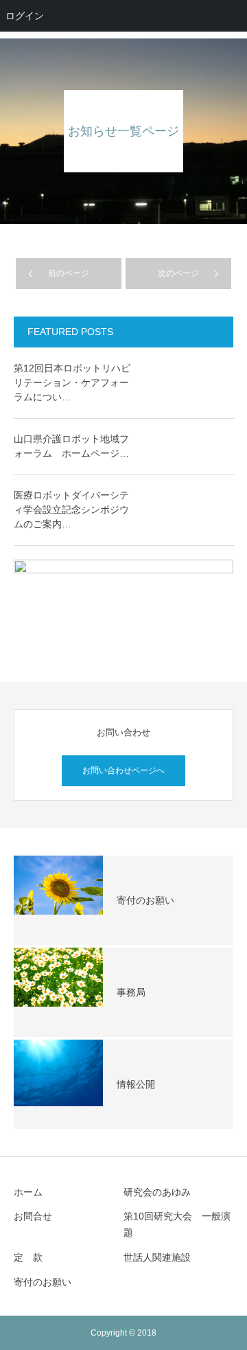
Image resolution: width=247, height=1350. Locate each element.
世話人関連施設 (157, 1257)
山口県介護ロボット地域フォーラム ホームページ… (71, 446)
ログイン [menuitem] (24, 15)
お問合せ (33, 1216)
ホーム (28, 1192)
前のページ (68, 273)
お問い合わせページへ (123, 770)
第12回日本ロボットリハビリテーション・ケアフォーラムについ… (72, 382)
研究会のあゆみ (157, 1192)
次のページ (178, 273)
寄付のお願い (42, 1282)
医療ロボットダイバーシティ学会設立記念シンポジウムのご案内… (71, 509)
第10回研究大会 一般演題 (177, 1224)
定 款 (28, 1257)
